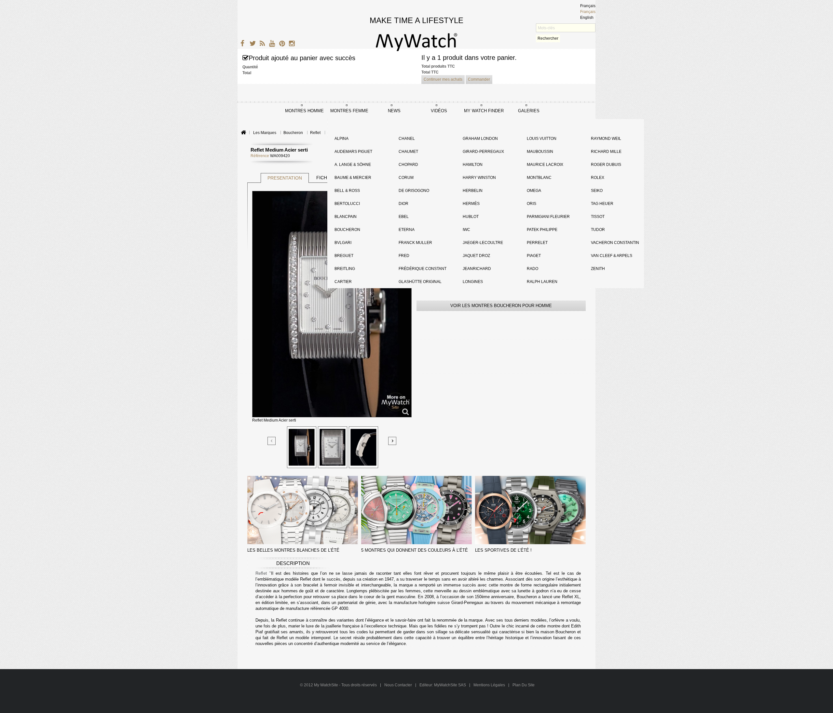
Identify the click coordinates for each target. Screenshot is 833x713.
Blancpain (346, 216)
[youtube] (271, 44)
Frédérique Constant (422, 268)
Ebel (404, 216)
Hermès (471, 203)
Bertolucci (347, 203)
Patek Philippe (542, 229)
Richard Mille (606, 151)
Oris (531, 203)
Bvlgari (343, 242)
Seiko (597, 190)
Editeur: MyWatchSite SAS (442, 685)
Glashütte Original (420, 281)
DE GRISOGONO (414, 190)
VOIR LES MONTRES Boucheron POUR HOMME (501, 305)
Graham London (480, 138)
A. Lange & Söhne (353, 164)
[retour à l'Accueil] (243, 133)
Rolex (597, 177)
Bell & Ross (347, 190)
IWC (466, 229)
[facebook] (242, 44)
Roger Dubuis (606, 164)
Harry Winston (479, 177)
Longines (473, 281)
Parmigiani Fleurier (548, 216)
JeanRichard (477, 268)
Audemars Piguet (353, 151)
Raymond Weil (606, 138)
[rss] (261, 44)
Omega (534, 190)
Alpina (341, 138)
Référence (260, 156)
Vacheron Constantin (615, 242)
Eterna (407, 229)
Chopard (408, 164)
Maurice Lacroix (545, 164)
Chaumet (408, 151)
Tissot (598, 216)
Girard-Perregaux (483, 151)
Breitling (345, 268)
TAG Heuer (602, 203)
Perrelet (537, 242)
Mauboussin (540, 151)
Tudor (598, 229)
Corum (406, 177)
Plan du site (523, 685)
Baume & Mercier (353, 177)
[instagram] (290, 44)
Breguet (344, 255)
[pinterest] (281, 44)
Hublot (471, 216)
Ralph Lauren (542, 281)
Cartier (343, 281)
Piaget (534, 255)
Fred (404, 255)
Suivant (392, 441)
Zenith (598, 268)
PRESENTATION (284, 178)
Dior (403, 203)
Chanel (407, 138)
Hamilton (473, 164)
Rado (532, 268)
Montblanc (539, 177)
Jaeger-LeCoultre (483, 242)
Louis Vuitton (541, 138)
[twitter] (251, 44)
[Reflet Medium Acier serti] (301, 447)
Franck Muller (415, 242)
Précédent (272, 441)
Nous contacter (398, 685)
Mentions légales (489, 685)
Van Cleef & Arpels (611, 255)
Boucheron (347, 229)
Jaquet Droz (476, 255)
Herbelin (473, 190)
